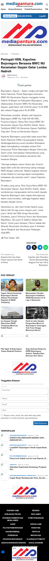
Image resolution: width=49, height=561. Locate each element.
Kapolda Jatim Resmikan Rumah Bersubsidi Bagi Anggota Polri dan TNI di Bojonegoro (38, 259)
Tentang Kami (13, 510)
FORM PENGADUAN (36, 518)
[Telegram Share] (39, 247)
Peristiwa (35, 528)
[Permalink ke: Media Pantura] (3, 76)
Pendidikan (13, 535)
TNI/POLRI (13, 465)
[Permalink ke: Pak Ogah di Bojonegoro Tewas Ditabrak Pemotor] (12, 340)
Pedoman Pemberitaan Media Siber (12, 519)
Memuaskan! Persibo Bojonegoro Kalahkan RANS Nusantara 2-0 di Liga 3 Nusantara (35, 296)
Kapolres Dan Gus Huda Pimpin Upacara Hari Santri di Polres (11, 258)
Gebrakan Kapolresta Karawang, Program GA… (28, 468)
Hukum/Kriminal (13, 531)
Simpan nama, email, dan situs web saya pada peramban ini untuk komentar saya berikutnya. (21, 416)
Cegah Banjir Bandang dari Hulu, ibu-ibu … (29, 478)
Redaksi (35, 510)
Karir (12, 524)
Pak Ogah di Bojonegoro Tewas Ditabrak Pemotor (11, 350)
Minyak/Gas (31, 475)
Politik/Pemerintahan (18, 456)
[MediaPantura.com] (24, 4)
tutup (14, 548)
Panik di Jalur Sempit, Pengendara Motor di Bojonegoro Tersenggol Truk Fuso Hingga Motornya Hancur (36, 325)
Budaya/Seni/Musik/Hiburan (13, 543)
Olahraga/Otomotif (36, 539)
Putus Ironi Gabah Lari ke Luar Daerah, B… (29, 458)
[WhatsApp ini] (45, 247)
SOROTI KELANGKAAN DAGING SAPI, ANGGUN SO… (27, 439)
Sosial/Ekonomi (36, 543)
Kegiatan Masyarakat (18, 435)
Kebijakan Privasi (13, 514)
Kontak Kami (35, 524)
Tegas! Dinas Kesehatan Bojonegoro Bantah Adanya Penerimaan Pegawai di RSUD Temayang (11, 297)
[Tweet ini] (34, 247)
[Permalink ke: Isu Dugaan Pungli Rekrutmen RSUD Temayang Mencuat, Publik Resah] (12, 313)
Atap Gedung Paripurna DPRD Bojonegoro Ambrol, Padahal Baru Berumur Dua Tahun (36, 352)
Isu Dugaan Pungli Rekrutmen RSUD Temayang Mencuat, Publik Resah (9, 324)
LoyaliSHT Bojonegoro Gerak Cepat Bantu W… (28, 448)
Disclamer (36, 514)
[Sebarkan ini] (28, 247)
